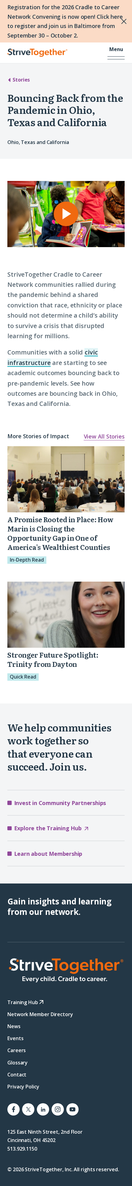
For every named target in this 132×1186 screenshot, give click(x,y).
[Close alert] (111, 21)
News (14, 1026)
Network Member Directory (40, 1014)
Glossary (17, 1062)
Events (15, 1038)
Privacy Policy (23, 1086)
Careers (16, 1050)
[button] (116, 53)
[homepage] (66, 970)
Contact (16, 1074)
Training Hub (23, 1002)
